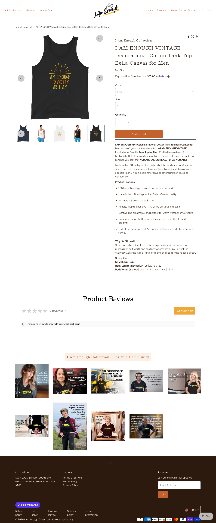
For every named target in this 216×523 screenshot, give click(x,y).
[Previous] (21, 78)
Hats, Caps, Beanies (155, 10)
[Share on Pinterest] (197, 36)
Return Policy (70, 481)
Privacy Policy (70, 485)
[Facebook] (105, 463)
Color (118, 85)
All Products (12, 10)
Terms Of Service (72, 477)
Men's (29, 10)
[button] (66, 311)
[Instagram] (110, 463)
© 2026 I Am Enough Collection (32, 519)
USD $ (192, 510)
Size (117, 99)
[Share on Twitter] (192, 36)
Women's (45, 10)
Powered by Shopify (63, 519)
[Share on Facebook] (189, 36)
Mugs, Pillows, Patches (184, 10)
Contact (206, 10)
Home (18, 27)
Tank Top (27, 27)
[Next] (99, 78)
